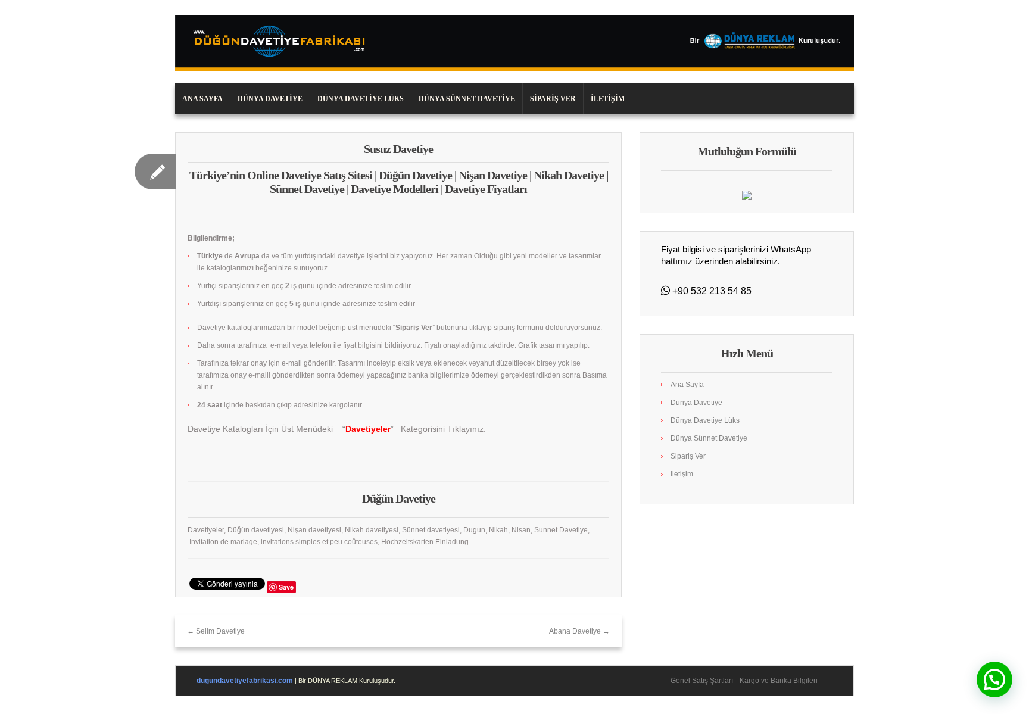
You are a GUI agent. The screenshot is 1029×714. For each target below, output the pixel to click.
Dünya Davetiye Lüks (360, 99)
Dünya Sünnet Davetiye (467, 99)
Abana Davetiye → (579, 631)
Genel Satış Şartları (702, 680)
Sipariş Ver (553, 99)
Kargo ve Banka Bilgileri (779, 680)
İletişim (608, 99)
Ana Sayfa (202, 99)
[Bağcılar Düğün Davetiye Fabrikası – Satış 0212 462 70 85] (514, 43)
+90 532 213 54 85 (711, 291)
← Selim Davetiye (216, 631)
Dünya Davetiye (270, 99)
